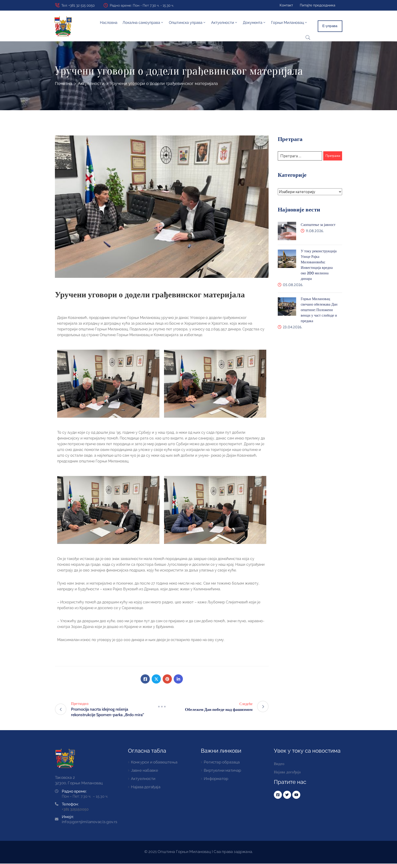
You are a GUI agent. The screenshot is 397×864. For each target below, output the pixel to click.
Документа (252, 22)
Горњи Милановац (287, 22)
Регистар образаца (222, 762)
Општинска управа (185, 22)
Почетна (63, 83)
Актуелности (91, 83)
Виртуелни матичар (222, 770)
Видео (279, 763)
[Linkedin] (178, 679)
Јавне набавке (144, 770)
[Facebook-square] (278, 795)
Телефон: (70, 804)
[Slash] (161, 706)
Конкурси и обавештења (154, 762)
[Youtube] (296, 795)
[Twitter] (156, 679)
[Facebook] (145, 679)
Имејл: (89, 819)
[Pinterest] (167, 679)
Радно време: (74, 791)
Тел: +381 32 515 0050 (78, 5)
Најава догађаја (145, 787)
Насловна (108, 22)
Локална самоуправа (141, 22)
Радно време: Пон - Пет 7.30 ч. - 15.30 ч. (142, 5)
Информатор (216, 778)
